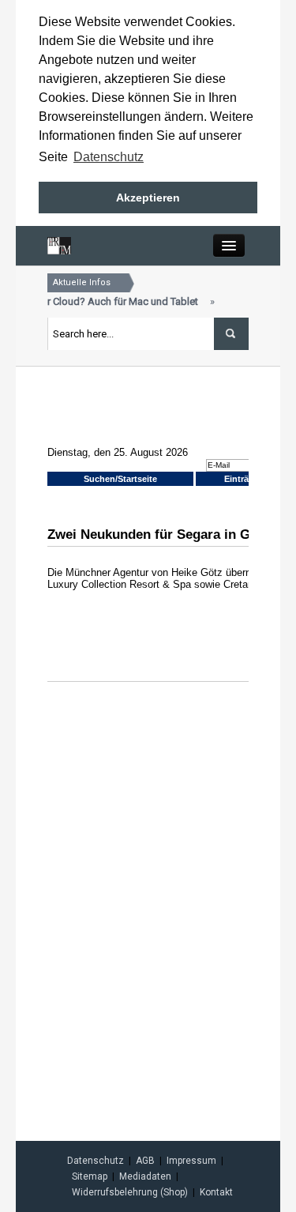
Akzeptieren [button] (148, 197)
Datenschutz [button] (108, 157)
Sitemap (89, 1176)
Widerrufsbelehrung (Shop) (130, 1192)
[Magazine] (59, 244)
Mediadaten (145, 1176)
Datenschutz (95, 1160)
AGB (145, 1160)
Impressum (191, 1160)
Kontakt (216, 1192)
